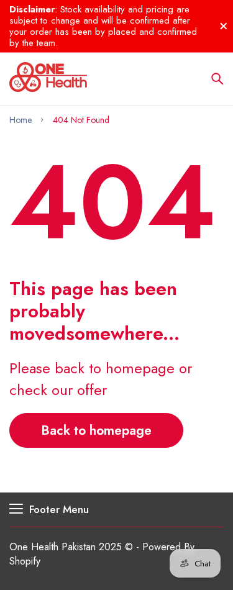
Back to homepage (96, 430)
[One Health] (48, 79)
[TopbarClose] (223, 26)
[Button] (217, 79)
